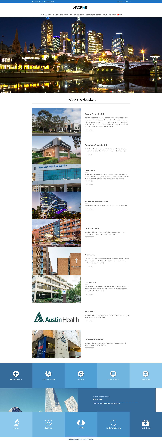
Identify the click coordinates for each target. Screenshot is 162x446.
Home (42, 15)
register (119, 1)
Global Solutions (93, 15)
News (105, 15)
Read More (89, 130)
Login (126, 1)
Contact (112, 15)
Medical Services (77, 15)
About (48, 15)
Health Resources (60, 15)
